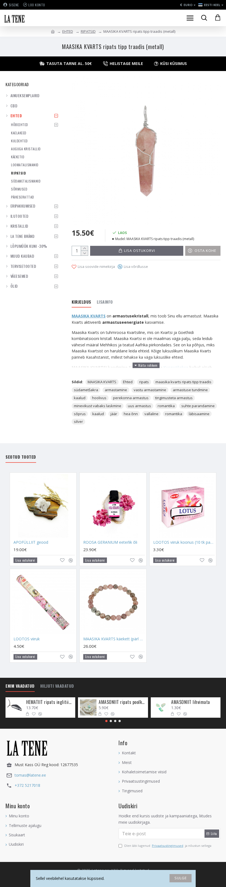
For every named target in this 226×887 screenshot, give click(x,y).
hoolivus (99, 397)
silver (78, 421)
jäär (114, 413)
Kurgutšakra (175, 367)
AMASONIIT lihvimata (190, 702)
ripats (144, 381)
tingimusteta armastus (174, 397)
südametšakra (86, 389)
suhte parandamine (198, 405)
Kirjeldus (81, 302)
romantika (166, 405)
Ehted (128, 381)
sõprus (80, 413)
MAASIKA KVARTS (89, 316)
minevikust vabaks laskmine (97, 405)
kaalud (79, 397)
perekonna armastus (131, 397)
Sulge (180, 877)
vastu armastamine (150, 389)
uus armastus (139, 405)
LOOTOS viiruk (27, 638)
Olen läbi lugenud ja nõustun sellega (167, 846)
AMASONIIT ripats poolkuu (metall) (122, 702)
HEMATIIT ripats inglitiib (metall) (49, 702)
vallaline (151, 413)
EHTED (67, 31)
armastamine (116, 389)
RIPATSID (88, 31)
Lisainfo (105, 302)
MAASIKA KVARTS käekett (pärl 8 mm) (114, 638)
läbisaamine (199, 413)
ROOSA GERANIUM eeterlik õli (110, 542)
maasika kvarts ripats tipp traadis (183, 381)
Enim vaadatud (20, 686)
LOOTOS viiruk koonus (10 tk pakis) (184, 542)
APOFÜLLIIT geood (31, 542)
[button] (106, 721)
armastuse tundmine (190, 389)
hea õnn (131, 413)
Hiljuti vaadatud (57, 686)
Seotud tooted (21, 457)
